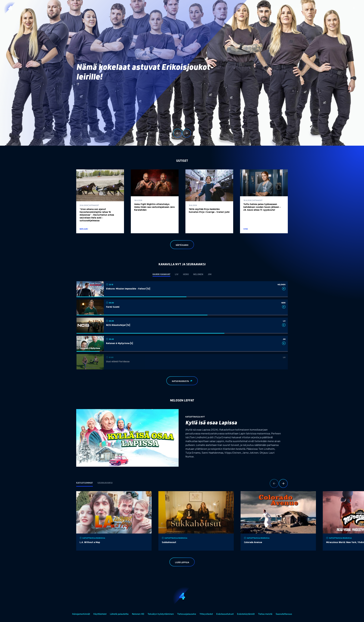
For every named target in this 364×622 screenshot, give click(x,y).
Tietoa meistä (265, 614)
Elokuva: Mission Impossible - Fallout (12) (128, 289)
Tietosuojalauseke (186, 614)
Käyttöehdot (99, 614)
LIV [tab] (176, 274)
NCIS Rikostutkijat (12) (118, 325)
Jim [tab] (209, 274)
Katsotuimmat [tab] (84, 483)
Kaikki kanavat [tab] (161, 274)
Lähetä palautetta (119, 614)
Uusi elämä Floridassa (118, 361)
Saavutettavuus (284, 614)
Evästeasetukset (225, 614)
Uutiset (182, 161)
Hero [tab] (186, 274)
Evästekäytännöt (246, 614)
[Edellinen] (177, 133)
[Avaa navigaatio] (353, 8)
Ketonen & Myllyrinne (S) (119, 343)
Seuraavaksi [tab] (105, 483)
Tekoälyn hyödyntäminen (161, 614)
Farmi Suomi (112, 307)
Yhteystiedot (206, 614)
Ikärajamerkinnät (81, 614)
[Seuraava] (186, 133)
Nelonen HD (138, 614)
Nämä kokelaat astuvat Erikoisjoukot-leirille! (144, 72)
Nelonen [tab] (198, 274)
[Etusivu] (10, 8)
